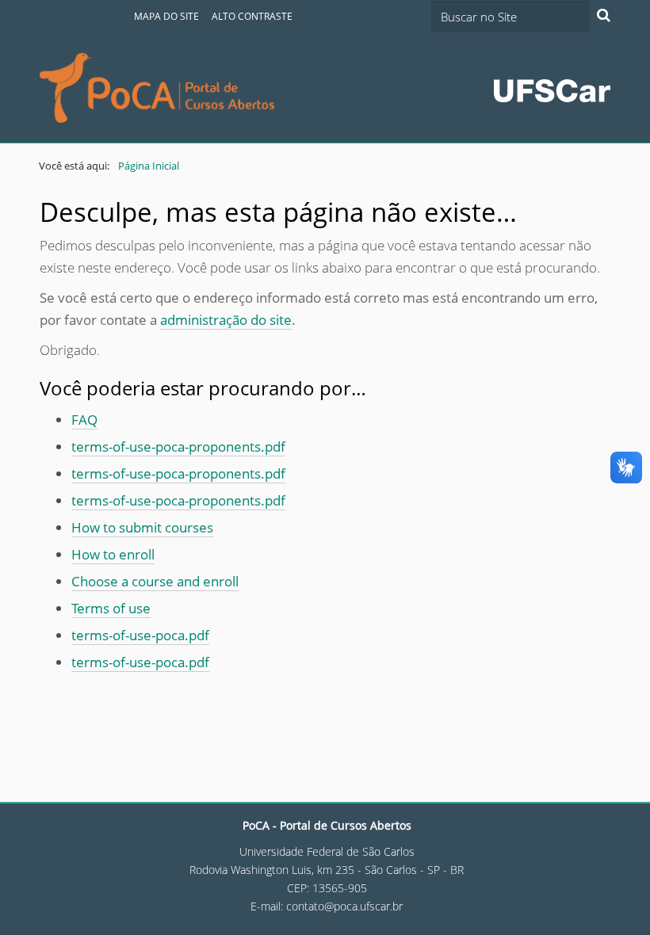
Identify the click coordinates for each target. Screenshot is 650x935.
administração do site (226, 320)
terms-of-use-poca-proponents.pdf (178, 446)
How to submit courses (142, 527)
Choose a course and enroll (155, 581)
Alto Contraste (252, 16)
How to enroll (113, 554)
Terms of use (111, 608)
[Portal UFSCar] (552, 89)
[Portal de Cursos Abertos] (157, 88)
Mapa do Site (166, 16)
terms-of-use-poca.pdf (140, 635)
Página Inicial (148, 165)
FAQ (84, 419)
